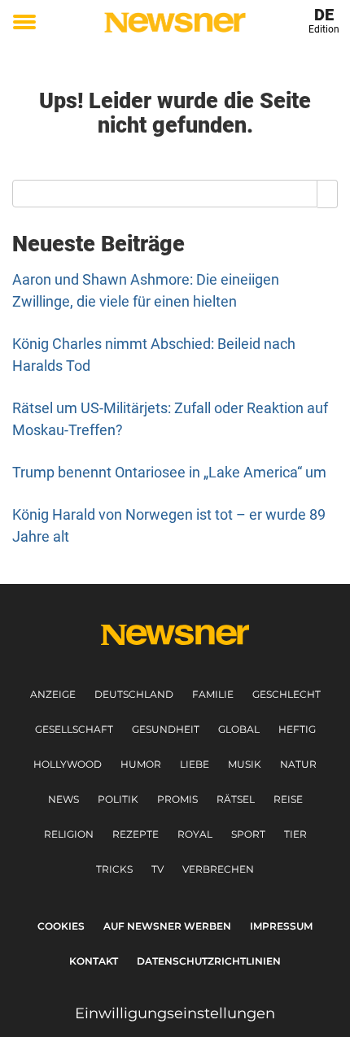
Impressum (281, 926)
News (63, 799)
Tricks (114, 869)
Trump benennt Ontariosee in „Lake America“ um (169, 472)
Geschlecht (286, 694)
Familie (213, 694)
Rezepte (135, 834)
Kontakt (93, 961)
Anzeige (53, 694)
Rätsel (236, 799)
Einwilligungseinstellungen (175, 1013)
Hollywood (67, 764)
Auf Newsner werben (167, 926)
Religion (69, 834)
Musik (244, 764)
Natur (298, 764)
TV (157, 869)
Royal (194, 834)
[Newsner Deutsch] (175, 22)
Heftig (297, 729)
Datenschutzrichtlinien (209, 961)
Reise (288, 799)
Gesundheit (165, 729)
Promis (177, 799)
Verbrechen (218, 869)
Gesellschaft (74, 729)
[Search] (327, 193)
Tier (295, 834)
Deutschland (133, 694)
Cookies (61, 926)
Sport (248, 834)
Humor (140, 764)
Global (239, 729)
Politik (118, 799)
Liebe (194, 764)
